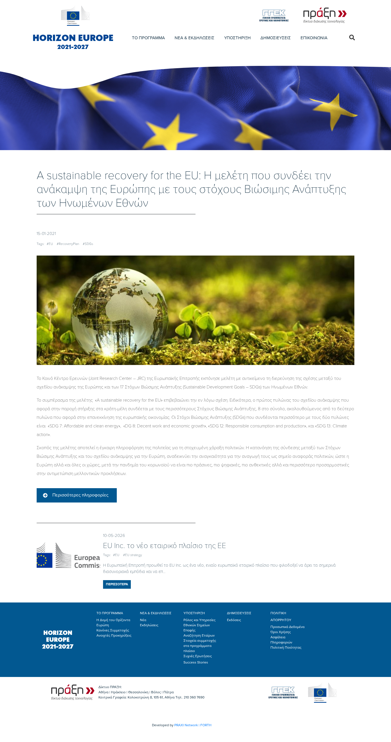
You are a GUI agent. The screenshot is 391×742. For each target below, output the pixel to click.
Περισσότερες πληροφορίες (80, 495)
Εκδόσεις (234, 620)
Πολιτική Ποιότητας (285, 647)
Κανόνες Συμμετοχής (112, 630)
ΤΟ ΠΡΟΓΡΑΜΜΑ (148, 37)
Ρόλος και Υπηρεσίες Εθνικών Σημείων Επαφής (199, 625)
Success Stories (195, 662)
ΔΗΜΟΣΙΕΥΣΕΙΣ (275, 37)
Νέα (143, 620)
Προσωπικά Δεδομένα (287, 627)
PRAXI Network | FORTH (193, 725)
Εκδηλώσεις (149, 625)
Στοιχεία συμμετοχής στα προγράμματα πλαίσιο (199, 646)
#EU (50, 244)
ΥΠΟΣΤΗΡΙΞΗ (237, 37)
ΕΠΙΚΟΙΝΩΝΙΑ (314, 37)
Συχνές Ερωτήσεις (197, 656)
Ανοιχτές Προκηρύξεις (113, 635)
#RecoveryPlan (68, 244)
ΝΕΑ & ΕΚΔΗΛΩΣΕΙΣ (194, 37)
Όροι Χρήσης (280, 632)
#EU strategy (132, 555)
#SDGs (88, 244)
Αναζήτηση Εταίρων (199, 635)
